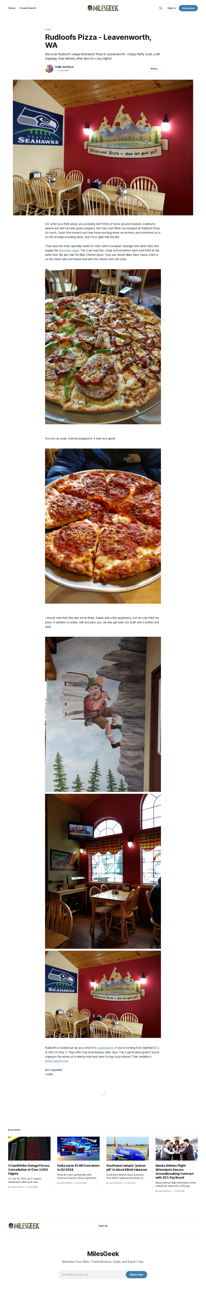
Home (11, 8)
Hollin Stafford (64, 67)
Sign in (172, 8)
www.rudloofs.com (56, 1061)
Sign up (103, 1225)
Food (48, 29)
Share (153, 68)
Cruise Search (28, 8)
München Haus (68, 250)
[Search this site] (160, 8)
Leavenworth (105, 1047)
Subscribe (188, 8)
